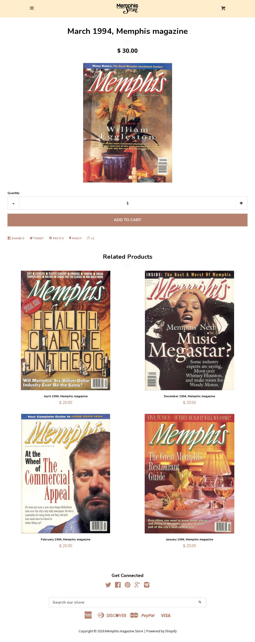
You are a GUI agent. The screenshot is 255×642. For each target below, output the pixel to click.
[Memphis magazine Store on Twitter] (108, 585)
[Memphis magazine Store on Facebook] (118, 585)
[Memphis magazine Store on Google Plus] (137, 585)
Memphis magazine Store (124, 631)
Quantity (13, 193)
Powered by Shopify (161, 631)
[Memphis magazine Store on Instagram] (147, 585)
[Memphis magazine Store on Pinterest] (128, 585)
